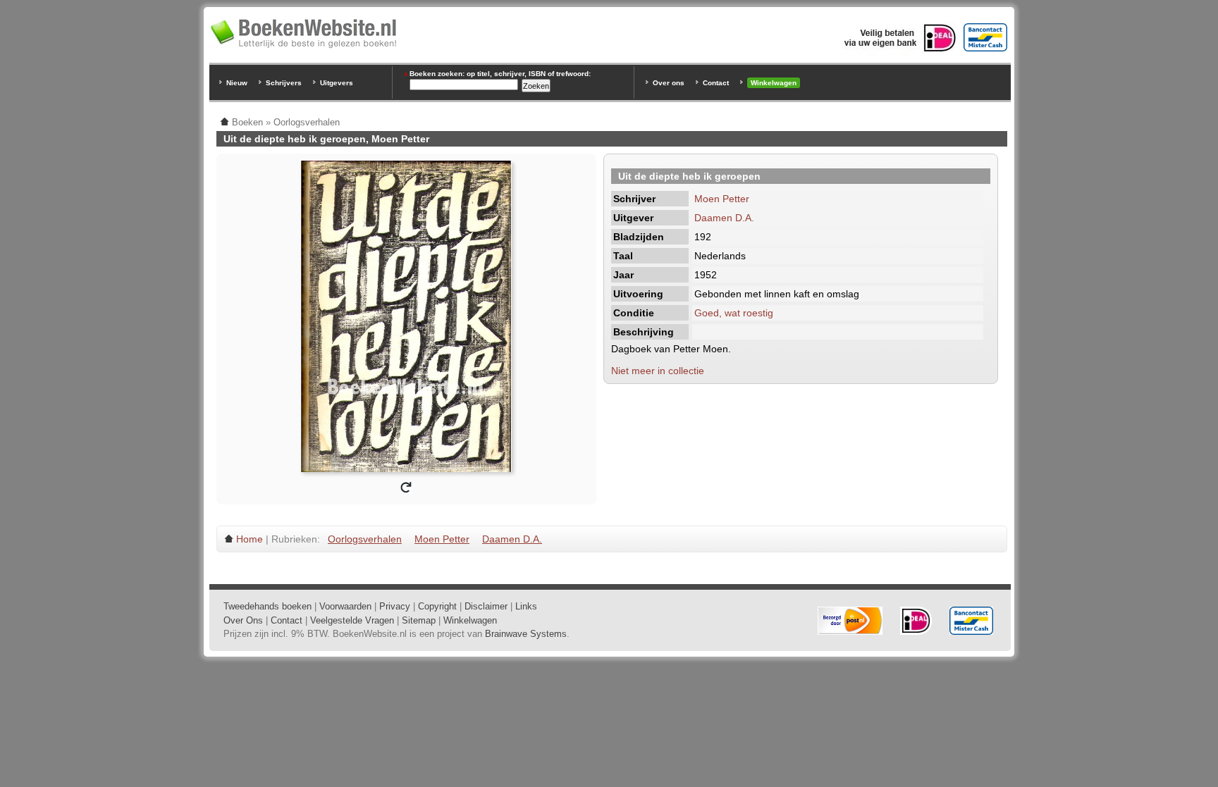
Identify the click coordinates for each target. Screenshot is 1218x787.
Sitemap (419, 620)
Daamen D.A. (724, 217)
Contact (716, 83)
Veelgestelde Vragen (352, 620)
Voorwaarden (345, 606)
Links (526, 606)
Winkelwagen (773, 83)
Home (249, 539)
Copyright (437, 606)
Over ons (668, 83)
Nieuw (236, 83)
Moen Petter (721, 198)
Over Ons (243, 620)
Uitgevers (336, 83)
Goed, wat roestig (733, 312)
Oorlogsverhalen (365, 539)
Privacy (394, 606)
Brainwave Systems (526, 633)
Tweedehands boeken (267, 606)
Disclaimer (486, 606)
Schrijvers (284, 83)
